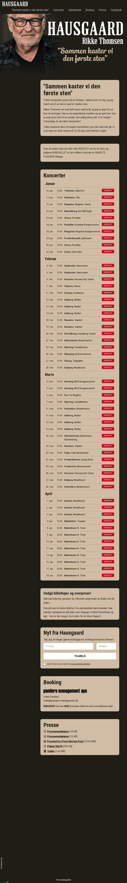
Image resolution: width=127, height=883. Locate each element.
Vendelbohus (81, 347)
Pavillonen (79, 293)
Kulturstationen (83, 354)
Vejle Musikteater (80, 452)
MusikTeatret (85, 340)
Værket (78, 320)
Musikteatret (83, 408)
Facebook (116, 10)
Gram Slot (77, 251)
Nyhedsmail (75, 10)
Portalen (76, 218)
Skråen (77, 299)
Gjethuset (86, 238)
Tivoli (82, 528)
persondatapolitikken (80, 664)
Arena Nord (87, 459)
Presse (102, 10)
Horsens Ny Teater (84, 279)
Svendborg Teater (86, 333)
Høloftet (79, 190)
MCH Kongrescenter (84, 381)
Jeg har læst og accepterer (68, 664)
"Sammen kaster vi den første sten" (30, 10)
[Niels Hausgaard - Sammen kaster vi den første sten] (85, 43)
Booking (90, 10)
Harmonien (82, 265)
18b (78, 197)
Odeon (77, 286)
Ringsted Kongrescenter (87, 231)
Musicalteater (84, 466)
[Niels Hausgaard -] (15, 3)
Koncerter (58, 10)
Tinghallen (78, 360)
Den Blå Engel (85, 211)
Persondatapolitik (63, 880)
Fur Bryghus (75, 395)
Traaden (81, 521)
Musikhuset (79, 367)
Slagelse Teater (83, 204)
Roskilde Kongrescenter (87, 224)
